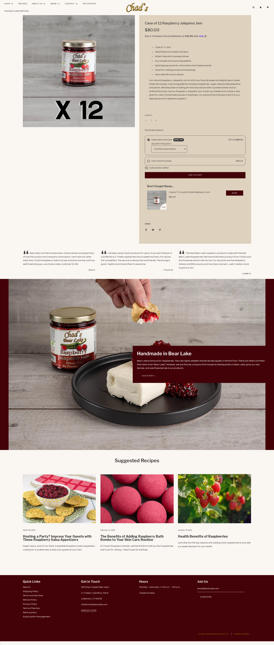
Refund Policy (30, 600)
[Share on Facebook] (146, 230)
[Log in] (260, 7)
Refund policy (30, 612)
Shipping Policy (30, 591)
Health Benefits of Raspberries (203, 536)
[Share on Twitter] (153, 230)
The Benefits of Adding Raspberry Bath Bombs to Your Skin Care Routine (132, 538)
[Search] (253, 7)
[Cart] (268, 7)
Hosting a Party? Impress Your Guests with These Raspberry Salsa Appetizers (57, 538)
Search (26, 587)
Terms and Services (33, 595)
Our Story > (148, 376)
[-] (146, 120)
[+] (156, 120)
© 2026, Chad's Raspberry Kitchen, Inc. (214, 634)
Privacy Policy (30, 604)
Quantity (148, 115)
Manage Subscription (16, 11)
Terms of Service (31, 608)
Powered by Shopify (241, 634)
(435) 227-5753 (88, 610)
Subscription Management (36, 616)
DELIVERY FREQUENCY (161, 144)
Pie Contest (89, 4)
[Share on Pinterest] (160, 230)
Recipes (22, 4)
